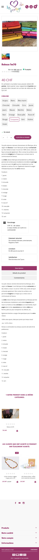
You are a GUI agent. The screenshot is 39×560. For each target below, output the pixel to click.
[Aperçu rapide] (9, 436)
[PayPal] (21, 554)
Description (19, 268)
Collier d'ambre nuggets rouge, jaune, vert (10, 477)
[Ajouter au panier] (17, 430)
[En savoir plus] (12, 435)
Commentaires (19, 278)
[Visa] (13, 554)
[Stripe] (24, 554)
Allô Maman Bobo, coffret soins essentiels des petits (28, 477)
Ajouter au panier (22, 137)
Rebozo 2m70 (10, 427)
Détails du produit (19, 273)
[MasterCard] (17, 554)
